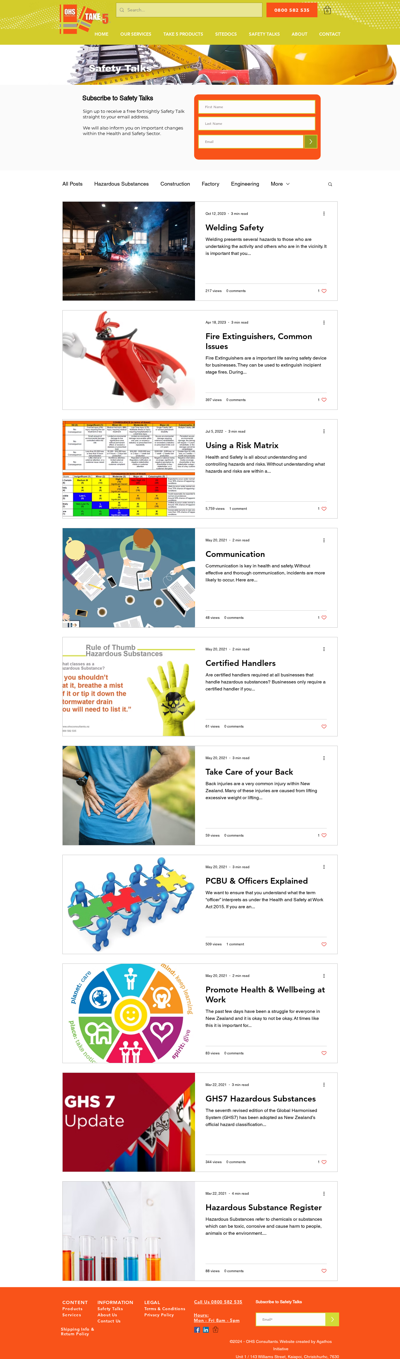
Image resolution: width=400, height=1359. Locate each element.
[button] (135, 34)
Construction (175, 184)
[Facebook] (197, 1330)
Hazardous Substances (121, 184)
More (277, 184)
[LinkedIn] (206, 1330)
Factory (210, 184)
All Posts (72, 184)
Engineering (245, 184)
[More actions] (325, 213)
